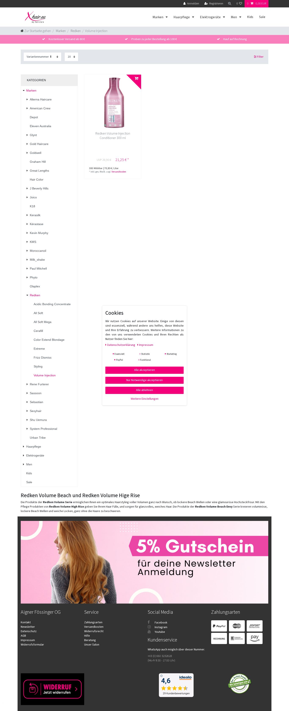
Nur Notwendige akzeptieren (144, 380)
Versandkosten (118, 171)
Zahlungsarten (93, 622)
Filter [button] (260, 57)
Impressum (28, 640)
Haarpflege (181, 17)
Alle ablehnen (144, 390)
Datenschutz (29, 631)
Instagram (160, 627)
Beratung (90, 640)
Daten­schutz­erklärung (121, 345)
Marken (158, 17)
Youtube (159, 632)
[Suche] (230, 3)
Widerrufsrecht (93, 631)
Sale (262, 17)
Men (234, 17)
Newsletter (28, 627)
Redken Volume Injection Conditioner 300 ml (112, 135)
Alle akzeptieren (144, 370)
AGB (23, 636)
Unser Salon (91, 645)
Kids (250, 17)
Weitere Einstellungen (144, 399)
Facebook (160, 623)
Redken (75, 31)
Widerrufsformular (32, 645)
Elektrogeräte (210, 17)
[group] (113, 103)
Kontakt (26, 622)
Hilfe (87, 636)
